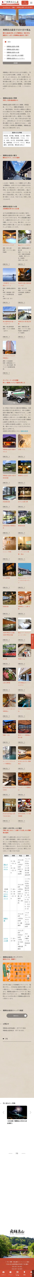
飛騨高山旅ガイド (10, 3)
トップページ (6, 7)
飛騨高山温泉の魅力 (13, 49)
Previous (6, 170)
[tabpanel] (17, 170)
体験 (24, 1274)
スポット (3, 1274)
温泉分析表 (24, 431)
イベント (10, 1274)
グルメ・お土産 (17, 1274)
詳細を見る (5, 264)
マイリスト (25, 3)
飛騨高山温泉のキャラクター (16, 58)
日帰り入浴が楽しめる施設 (15, 55)
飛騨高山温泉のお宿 (13, 52)
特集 (13, 7)
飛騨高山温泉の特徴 (13, 46)
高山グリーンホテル (6, 867)
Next (28, 170)
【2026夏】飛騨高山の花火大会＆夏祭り (17, 1122)
